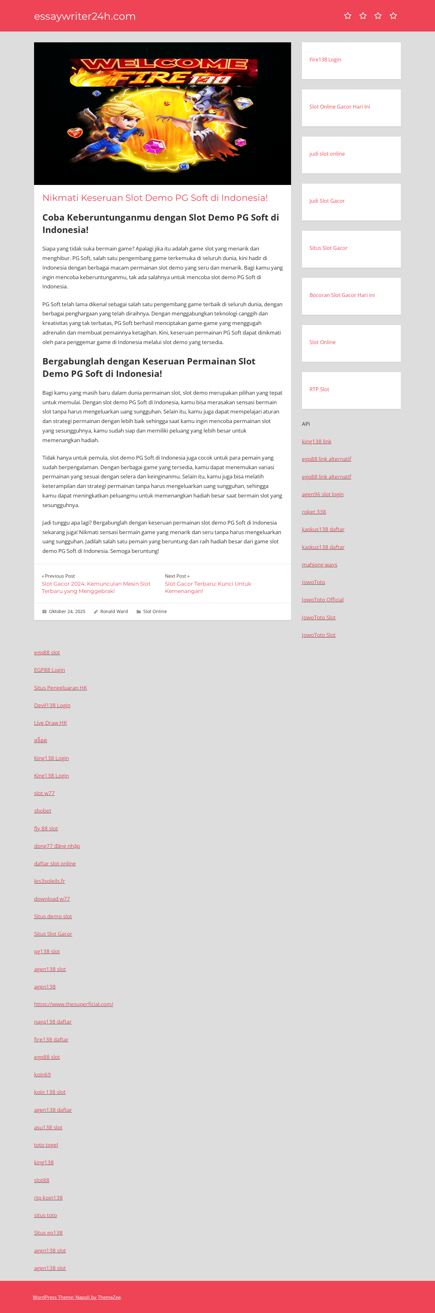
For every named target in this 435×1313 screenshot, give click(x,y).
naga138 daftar (53, 1021)
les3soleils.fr (49, 881)
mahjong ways (319, 564)
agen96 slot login (323, 494)
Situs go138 (48, 1232)
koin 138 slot (50, 1092)
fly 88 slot (46, 828)
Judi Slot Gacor (327, 200)
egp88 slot (47, 652)
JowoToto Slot (319, 617)
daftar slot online (55, 863)
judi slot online (327, 153)
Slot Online (155, 611)
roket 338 (314, 511)
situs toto (45, 1215)
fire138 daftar (51, 1039)
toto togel (46, 1144)
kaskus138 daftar (323, 529)
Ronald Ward (114, 611)
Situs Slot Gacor (329, 247)
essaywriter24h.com (85, 16)
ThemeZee (109, 1297)
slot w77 (44, 793)
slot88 (41, 1180)
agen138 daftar (53, 1109)
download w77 (52, 898)
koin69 (42, 1074)
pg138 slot (47, 951)
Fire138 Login (325, 59)
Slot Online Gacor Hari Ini (340, 106)
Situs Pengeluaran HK (60, 687)
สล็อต (40, 740)
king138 (44, 1162)
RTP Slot (319, 389)
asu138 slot (48, 1127)
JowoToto (313, 582)
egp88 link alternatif (326, 458)
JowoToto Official (323, 599)
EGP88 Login (49, 670)
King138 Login (51, 758)
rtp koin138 (48, 1197)
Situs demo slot (53, 916)
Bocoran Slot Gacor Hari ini (342, 295)
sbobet (42, 810)
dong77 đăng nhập (57, 846)
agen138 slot (50, 969)
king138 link (317, 441)
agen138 (45, 986)
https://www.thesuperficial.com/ (73, 1004)
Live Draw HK (50, 722)
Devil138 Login (52, 705)
